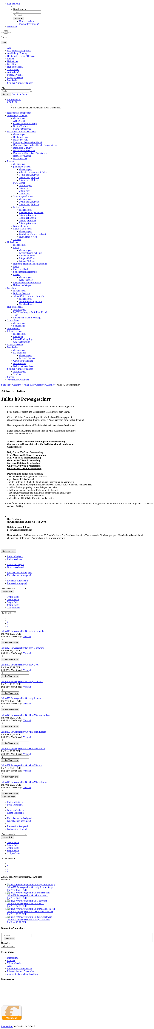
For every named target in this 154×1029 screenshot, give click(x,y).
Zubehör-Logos (26, 304)
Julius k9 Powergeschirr (30, 301)
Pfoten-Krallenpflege (23, 339)
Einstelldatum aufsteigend (19, 572)
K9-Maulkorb (19, 352)
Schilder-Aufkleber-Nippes (20, 83)
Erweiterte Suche (20, 94)
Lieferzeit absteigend (17, 583)
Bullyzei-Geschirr (21, 293)
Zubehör (17, 239)
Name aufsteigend (15, 564)
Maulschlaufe (19, 363)
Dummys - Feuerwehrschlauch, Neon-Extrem (35, 145)
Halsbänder (12, 61)
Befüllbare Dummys (22, 147)
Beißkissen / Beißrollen (24, 150)
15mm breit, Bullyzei (29, 174)
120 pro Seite (13, 607)
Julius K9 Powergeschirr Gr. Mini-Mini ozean (23, 748)
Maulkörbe (12, 80)
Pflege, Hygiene (15, 75)
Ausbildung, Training (17, 53)
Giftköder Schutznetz (23, 360)
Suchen (10, 377)
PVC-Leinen (19, 183)
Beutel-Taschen (20, 126)
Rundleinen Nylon (28, 236)
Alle (9, 48)
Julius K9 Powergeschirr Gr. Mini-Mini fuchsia (23, 731)
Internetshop (7, 1026)
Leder (16, 247)
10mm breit (24, 188)
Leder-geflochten (27, 358)
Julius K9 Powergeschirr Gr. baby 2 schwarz (22, 648)
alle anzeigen (19, 118)
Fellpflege (18, 336)
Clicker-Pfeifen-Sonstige (25, 123)
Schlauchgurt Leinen (23, 196)
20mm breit (24, 191)
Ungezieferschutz (21, 342)
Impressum (12, 958)
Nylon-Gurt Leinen (22, 228)
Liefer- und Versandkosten (19, 968)
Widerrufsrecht (14, 963)
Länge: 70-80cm (27, 261)
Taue (15, 315)
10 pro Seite (13, 597)
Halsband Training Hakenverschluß (30, 263)
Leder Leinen (19, 207)
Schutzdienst (13, 69)
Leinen (10, 58)
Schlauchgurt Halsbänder (25, 272)
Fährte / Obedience (22, 129)
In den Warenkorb (10, 643)
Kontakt (11, 960)
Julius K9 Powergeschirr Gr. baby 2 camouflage (24, 631)
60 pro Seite (13, 605)
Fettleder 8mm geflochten (31, 212)
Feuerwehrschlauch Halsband (27, 282)
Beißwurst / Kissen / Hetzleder (21, 56)
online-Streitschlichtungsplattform (23, 974)
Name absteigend (15, 567)
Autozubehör (13, 72)
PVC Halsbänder (21, 269)
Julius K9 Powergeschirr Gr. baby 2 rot (19, 664)
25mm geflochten (27, 223)
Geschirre (11, 64)
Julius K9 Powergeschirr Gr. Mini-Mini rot (21, 765)
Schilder (17, 374)
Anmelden (9, 938)
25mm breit (24, 193)
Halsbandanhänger (22, 285)
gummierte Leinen (22, 166)
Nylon (16, 266)
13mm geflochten (27, 218)
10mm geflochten (27, 215)
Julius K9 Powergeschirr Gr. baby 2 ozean (21, 698)
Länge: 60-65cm (27, 258)
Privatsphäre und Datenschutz (21, 971)
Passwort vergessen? (29, 24)
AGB (9, 966)
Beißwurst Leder (21, 137)
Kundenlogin (13, 3)
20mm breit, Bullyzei (29, 177)
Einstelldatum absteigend (19, 575)
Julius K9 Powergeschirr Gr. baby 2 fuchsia (22, 681)
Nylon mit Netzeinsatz (23, 366)
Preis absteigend (15, 559)
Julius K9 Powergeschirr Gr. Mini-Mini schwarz (24, 782)
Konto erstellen (26, 21)
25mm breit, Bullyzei (29, 180)
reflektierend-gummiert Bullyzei (34, 172)
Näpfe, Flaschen (15, 77)
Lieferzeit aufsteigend (17, 580)
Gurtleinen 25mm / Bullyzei (32, 234)
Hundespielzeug (15, 66)
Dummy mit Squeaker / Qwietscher (30, 153)
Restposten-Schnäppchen (19, 50)
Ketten (16, 274)
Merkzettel (12, 26)
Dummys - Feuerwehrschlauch (27, 142)
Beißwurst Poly (20, 139)
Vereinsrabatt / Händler (18, 379)
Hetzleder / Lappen (22, 156)
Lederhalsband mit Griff (30, 253)
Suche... (6, 94)
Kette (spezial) (26, 280)
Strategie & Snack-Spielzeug (26, 317)
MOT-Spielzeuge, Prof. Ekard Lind (30, 312)
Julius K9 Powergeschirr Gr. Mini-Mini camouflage (25, 715)
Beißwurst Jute (20, 158)
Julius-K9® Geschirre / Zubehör (28, 296)
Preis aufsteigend (15, 556)
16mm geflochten (27, 220)
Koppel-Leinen (20, 226)
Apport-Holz (19, 121)
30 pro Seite (13, 602)
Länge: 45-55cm (27, 255)
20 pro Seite (13, 599)
